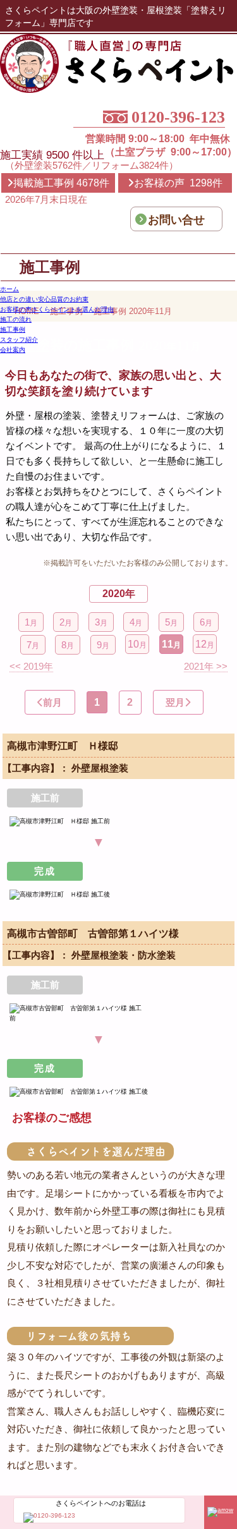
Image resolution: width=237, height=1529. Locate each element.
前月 (52, 702)
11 (171, 644)
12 (204, 644)
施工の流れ (16, 319)
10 (137, 644)
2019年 (31, 666)
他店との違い (44, 299)
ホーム (9, 289)
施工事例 (12, 329)
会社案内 (12, 349)
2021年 (206, 666)
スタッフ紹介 (19, 339)
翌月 (175, 702)
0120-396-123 (178, 117)
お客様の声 (57, 309)
